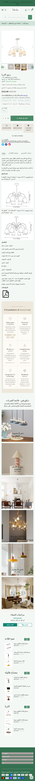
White (4, 111)
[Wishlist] (28, 10)
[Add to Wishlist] (7, 645)
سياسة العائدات (13, 153)
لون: (4, 108)
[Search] (30, 17)
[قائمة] (2, 10)
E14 (13, 252)
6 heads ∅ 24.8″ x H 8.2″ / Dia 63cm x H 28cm (16, 100)
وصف (3, 153)
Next (32, 67)
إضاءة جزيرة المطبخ (11, 77)
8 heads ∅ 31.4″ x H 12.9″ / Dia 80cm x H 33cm (16, 104)
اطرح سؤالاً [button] (25, 624)
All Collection (6, 141)
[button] (5, 10)
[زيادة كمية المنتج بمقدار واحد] (8, 118)
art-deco (19, 141)
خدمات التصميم (26, 153)
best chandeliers (25, 142)
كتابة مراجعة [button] (10, 624)
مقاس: (16, 97)
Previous (2, 67)
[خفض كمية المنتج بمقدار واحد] (3, 118)
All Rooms (13, 141)
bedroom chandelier (14, 142)
